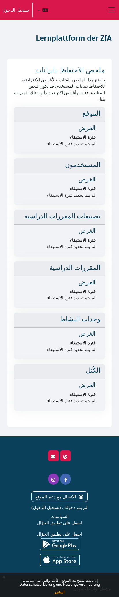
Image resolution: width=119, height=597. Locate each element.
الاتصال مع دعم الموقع (55, 497)
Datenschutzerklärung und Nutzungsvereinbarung (59, 584)
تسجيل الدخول (15, 10)
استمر (59, 591)
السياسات (59, 516)
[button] (43, 10)
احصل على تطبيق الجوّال (59, 522)
